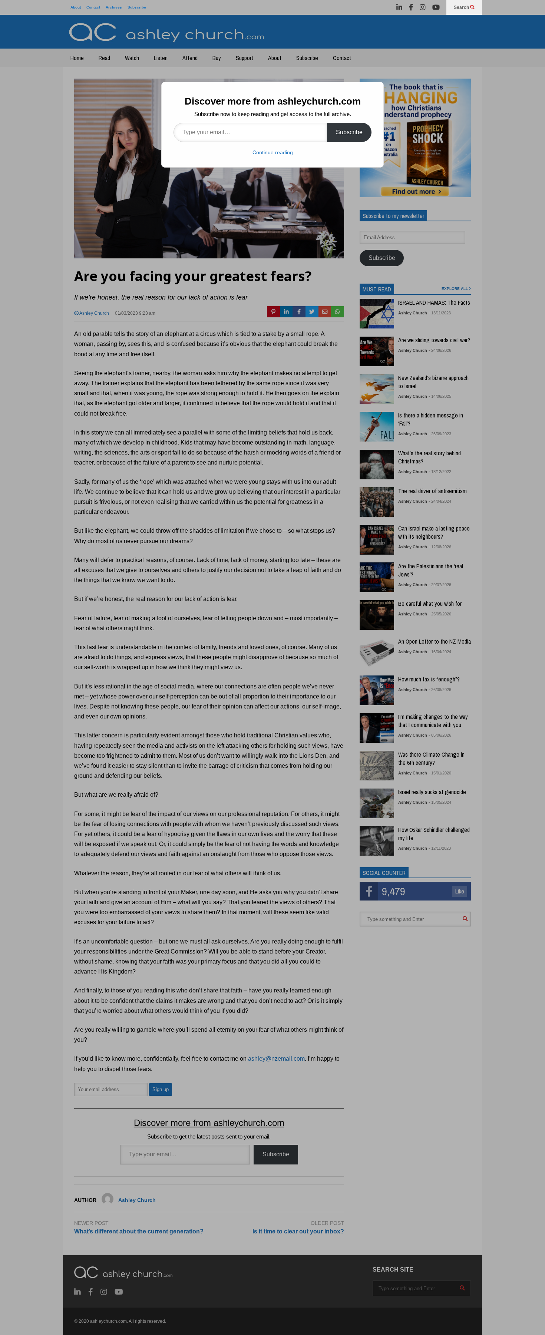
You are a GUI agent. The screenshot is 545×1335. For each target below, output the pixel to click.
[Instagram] (423, 7)
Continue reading (272, 152)
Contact (93, 7)
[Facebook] (411, 7)
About (75, 7)
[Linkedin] (399, 7)
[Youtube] (436, 7)
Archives (114, 7)
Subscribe (137, 7)
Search (462, 7)
